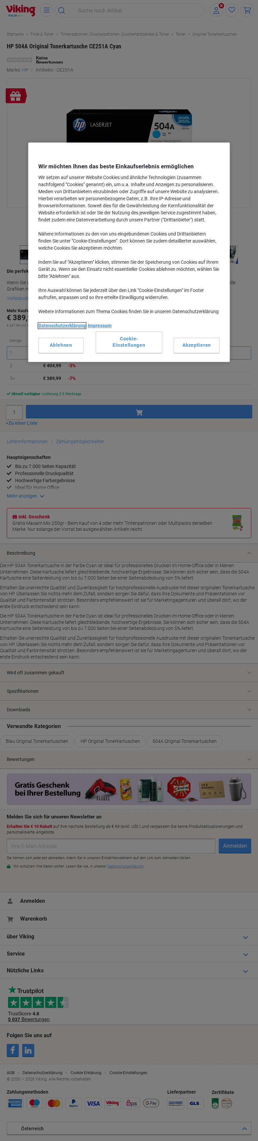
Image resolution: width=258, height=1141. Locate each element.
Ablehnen (61, 345)
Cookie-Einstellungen (129, 342)
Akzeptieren (196, 345)
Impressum (100, 325)
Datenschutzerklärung (62, 325)
